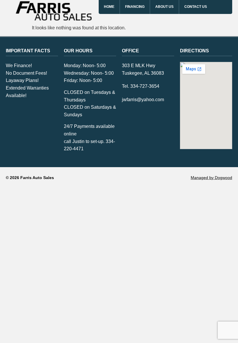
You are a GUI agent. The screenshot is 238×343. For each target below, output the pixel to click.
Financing (135, 7)
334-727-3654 (144, 86)
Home (109, 7)
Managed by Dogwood (211, 177)
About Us (164, 7)
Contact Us (195, 7)
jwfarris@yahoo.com (143, 99)
